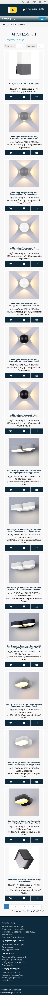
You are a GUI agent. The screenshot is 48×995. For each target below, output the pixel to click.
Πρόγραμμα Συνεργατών (13, 962)
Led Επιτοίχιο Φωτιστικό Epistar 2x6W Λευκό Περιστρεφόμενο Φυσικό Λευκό (24, 588)
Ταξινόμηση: (10, 46)
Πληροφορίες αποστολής (14, 929)
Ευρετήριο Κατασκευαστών (14, 957)
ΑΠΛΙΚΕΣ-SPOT (18, 24)
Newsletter (7, 980)
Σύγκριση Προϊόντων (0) (15, 40)
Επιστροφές (7, 947)
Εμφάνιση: (31, 46)
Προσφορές (7, 965)
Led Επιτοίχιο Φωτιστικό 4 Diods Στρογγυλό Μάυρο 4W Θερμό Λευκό (24, 360)
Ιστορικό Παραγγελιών (12, 975)
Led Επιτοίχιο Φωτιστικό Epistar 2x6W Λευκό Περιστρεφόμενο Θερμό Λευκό (24, 530)
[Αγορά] (45, 2)
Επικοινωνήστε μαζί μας (13, 926)
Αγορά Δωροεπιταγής (12, 959)
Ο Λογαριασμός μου (11, 972)
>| (38, 906)
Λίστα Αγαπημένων (11, 977)
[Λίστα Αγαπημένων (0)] (33, 2)
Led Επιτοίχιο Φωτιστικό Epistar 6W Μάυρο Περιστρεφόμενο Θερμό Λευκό (24, 822)
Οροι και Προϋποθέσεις (13, 937)
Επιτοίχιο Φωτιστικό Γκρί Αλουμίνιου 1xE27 (24, 84)
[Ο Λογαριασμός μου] (29, 2)
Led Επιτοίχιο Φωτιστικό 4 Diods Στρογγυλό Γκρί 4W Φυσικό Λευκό (24, 193)
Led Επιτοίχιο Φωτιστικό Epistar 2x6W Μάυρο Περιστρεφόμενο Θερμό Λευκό (24, 647)
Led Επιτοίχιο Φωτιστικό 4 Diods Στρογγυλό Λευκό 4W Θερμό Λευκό (24, 249)
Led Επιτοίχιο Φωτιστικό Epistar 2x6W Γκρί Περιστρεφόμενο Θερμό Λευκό (24, 472)
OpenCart (16, 989)
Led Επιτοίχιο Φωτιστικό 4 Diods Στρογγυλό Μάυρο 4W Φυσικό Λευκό (24, 416)
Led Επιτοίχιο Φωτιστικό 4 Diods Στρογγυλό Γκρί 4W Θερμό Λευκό (24, 137)
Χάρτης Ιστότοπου (10, 949)
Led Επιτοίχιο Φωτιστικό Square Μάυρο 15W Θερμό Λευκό (24, 880)
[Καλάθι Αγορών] (40, 2)
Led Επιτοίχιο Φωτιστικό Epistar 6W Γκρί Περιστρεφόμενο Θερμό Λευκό (24, 705)
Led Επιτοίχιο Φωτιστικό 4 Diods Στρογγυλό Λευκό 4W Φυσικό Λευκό (24, 304)
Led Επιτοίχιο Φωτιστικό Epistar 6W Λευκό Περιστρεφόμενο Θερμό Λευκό (24, 764)
